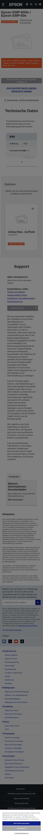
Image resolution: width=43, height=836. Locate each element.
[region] (21, 822)
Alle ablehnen (21, 828)
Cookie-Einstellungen (21, 833)
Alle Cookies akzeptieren (22, 823)
